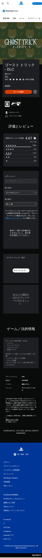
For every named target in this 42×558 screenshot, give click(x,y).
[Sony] (36, 557)
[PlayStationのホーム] (21, 3)
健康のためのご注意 (12, 420)
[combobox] (21, 181)
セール (21, 18)
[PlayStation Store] (11, 11)
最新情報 (6, 18)
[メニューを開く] (2, 3)
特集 (14, 18)
